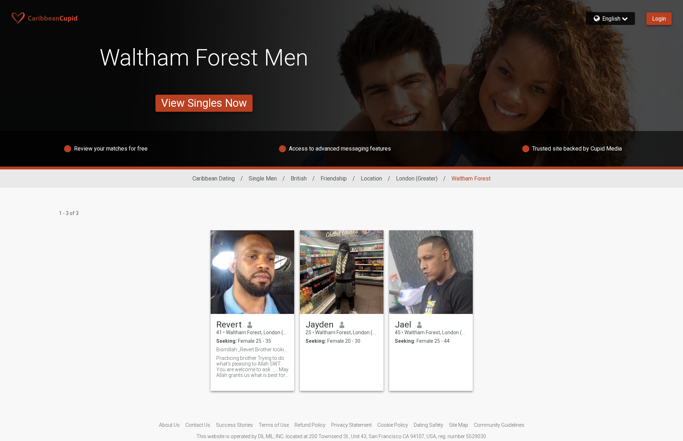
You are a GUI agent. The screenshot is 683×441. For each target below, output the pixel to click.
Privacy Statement (351, 425)
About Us (169, 425)
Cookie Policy (392, 425)
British (299, 178)
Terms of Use (274, 425)
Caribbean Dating (213, 178)
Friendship (334, 178)
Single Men (263, 178)
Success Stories (234, 425)
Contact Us (197, 425)
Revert (229, 325)
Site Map (458, 425)
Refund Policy (310, 425)
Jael (403, 325)
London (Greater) (417, 178)
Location (371, 178)
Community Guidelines (499, 425)
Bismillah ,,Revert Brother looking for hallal (252, 349)
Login (659, 18)
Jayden (320, 325)
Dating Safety (428, 425)
